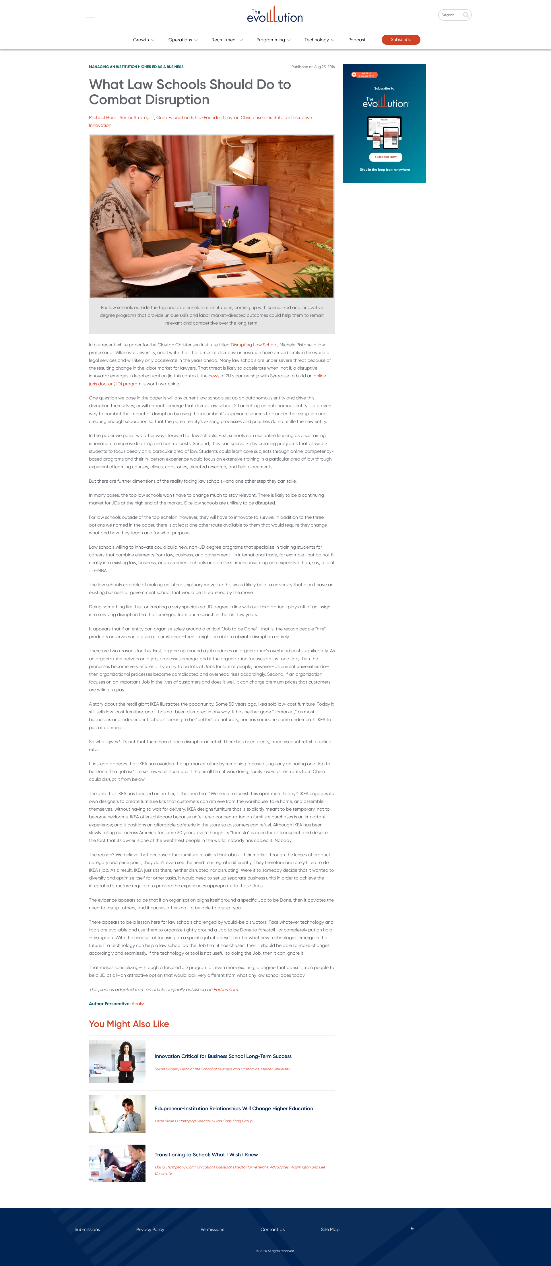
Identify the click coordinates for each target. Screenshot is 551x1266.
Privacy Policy (150, 1229)
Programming (271, 39)
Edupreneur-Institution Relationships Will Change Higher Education (234, 1108)
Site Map (330, 1229)
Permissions (212, 1229)
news (214, 375)
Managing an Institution (113, 67)
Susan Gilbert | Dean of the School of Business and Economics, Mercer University (222, 1069)
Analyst (139, 1003)
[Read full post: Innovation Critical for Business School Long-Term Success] (117, 1063)
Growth (141, 39)
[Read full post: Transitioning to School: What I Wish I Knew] (117, 1165)
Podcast (357, 39)
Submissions (87, 1229)
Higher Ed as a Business (161, 67)
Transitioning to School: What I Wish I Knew (206, 1155)
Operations (180, 39)
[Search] (466, 15)
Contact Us (273, 1229)
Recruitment (224, 39)
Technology (316, 39)
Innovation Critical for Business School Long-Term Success (223, 1056)
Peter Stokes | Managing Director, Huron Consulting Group (203, 1121)
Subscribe (401, 39)
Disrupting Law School (254, 344)
